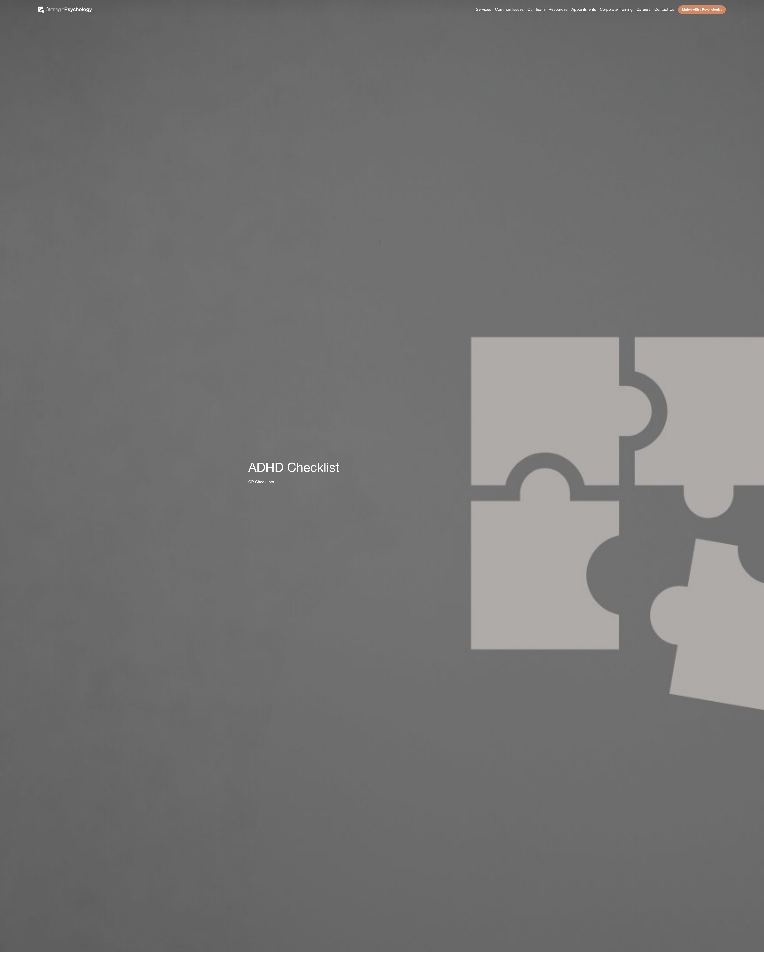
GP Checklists (261, 481)
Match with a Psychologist (702, 9)
